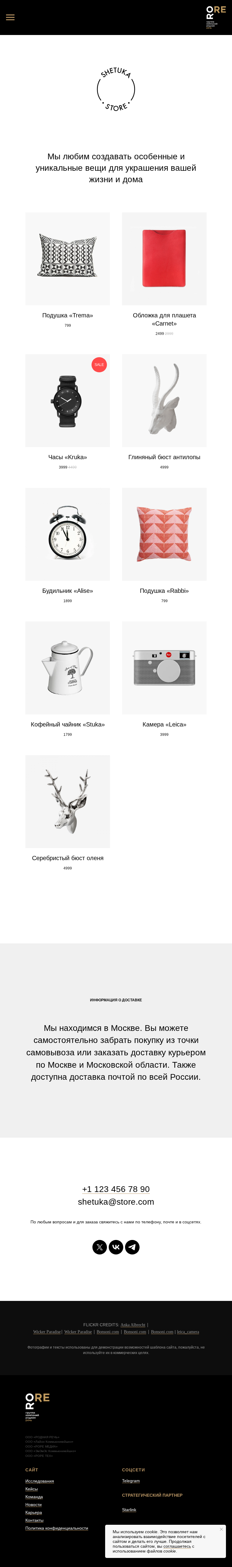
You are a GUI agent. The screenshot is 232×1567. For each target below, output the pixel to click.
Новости (33, 1504)
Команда (34, 1496)
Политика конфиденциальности (56, 1528)
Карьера (33, 1512)
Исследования (39, 1481)
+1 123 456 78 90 (116, 1189)
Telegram (131, 1480)
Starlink (129, 1509)
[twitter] (99, 1247)
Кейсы (31, 1488)
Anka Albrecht (133, 1325)
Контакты (34, 1520)
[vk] (116, 1247)
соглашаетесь (177, 1546)
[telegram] (132, 1247)
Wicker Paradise (47, 1332)
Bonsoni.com (108, 1332)
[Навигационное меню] (10, 17)
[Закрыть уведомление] (221, 1529)
